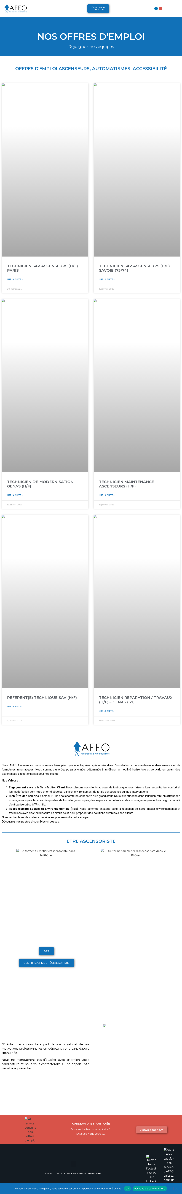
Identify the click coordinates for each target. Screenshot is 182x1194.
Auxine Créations (79, 1173)
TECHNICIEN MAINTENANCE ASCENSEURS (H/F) (126, 483)
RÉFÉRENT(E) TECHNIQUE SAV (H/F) (42, 697)
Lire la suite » (15, 279)
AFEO (60, 1173)
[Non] (176, 1188)
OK (127, 1188)
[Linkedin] (156, 8)
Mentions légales (94, 1173)
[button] (58, 8)
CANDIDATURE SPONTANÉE (91, 1123)
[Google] (160, 8)
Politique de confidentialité (149, 1188)
